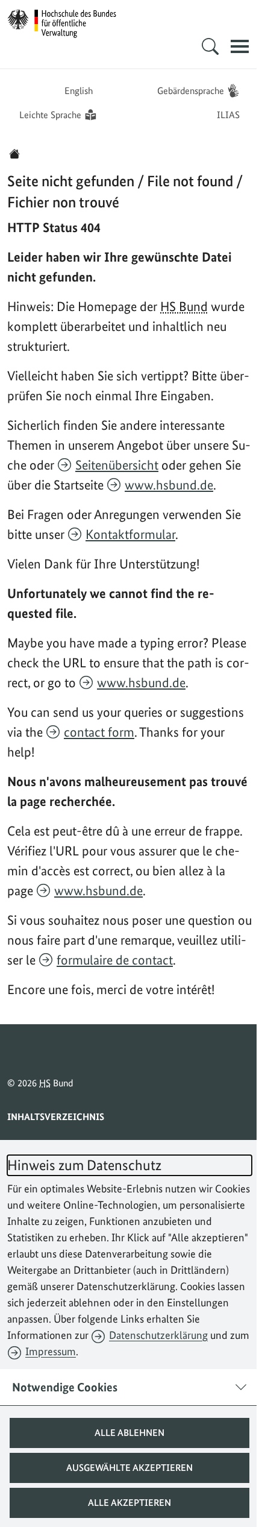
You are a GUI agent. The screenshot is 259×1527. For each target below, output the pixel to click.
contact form (99, 732)
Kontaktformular (130, 534)
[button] (125, 1433)
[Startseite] (14, 153)
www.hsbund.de (169, 485)
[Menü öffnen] (231, 46)
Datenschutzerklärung (158, 1335)
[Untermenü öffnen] (201, 46)
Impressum (50, 1351)
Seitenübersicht (116, 465)
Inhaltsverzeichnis (55, 1116)
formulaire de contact (115, 960)
